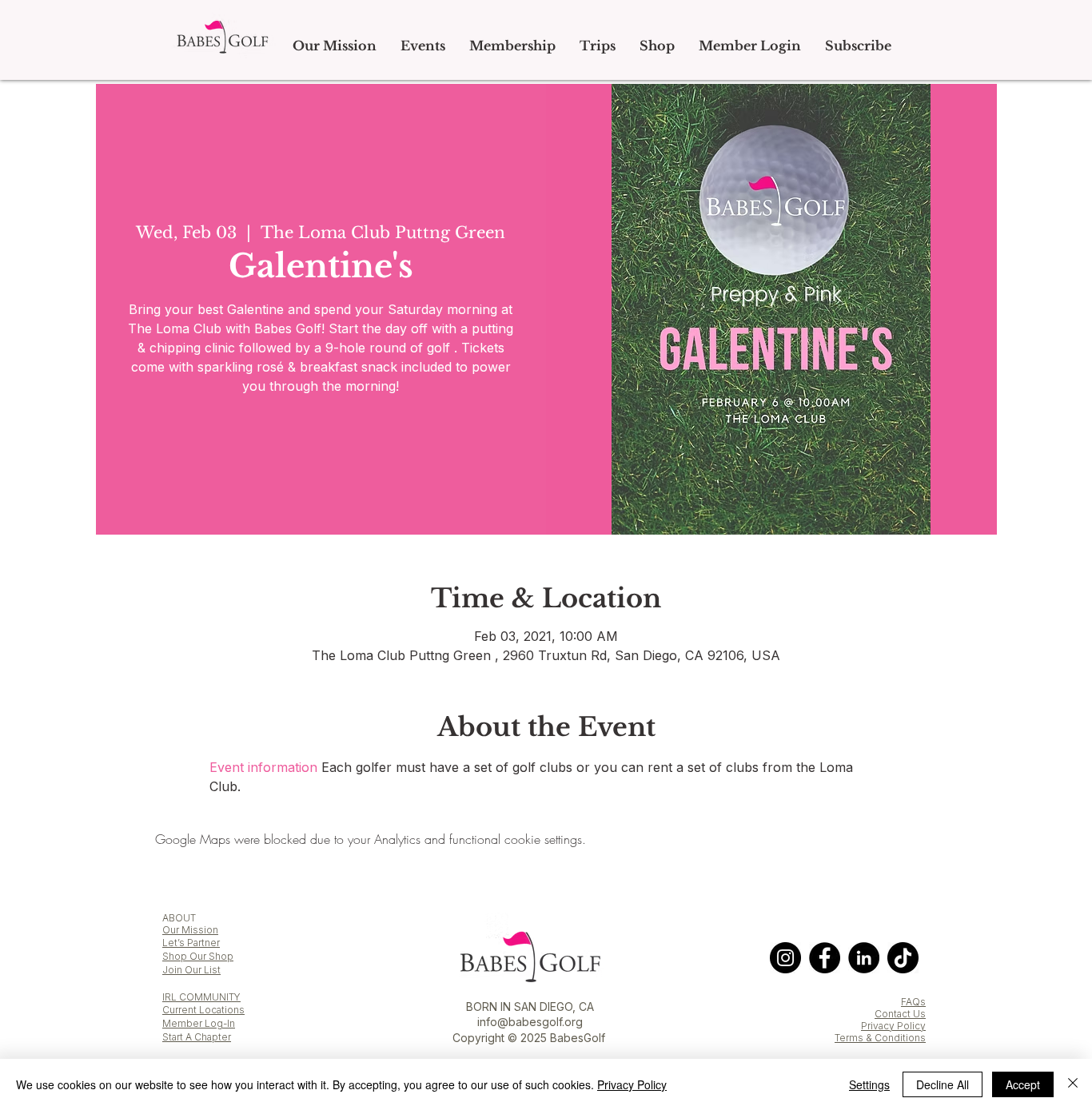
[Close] (1072, 1084)
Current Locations (203, 1010)
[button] (598, 45)
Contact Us (900, 1014)
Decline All (942, 1084)
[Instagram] (785, 957)
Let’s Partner (191, 943)
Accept (1023, 1084)
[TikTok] (903, 957)
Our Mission (190, 930)
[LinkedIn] (863, 957)
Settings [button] (869, 1084)
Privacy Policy (893, 1026)
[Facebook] (824, 957)
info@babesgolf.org (530, 1021)
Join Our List (191, 970)
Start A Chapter (196, 1037)
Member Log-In (198, 1023)
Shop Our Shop (197, 956)
